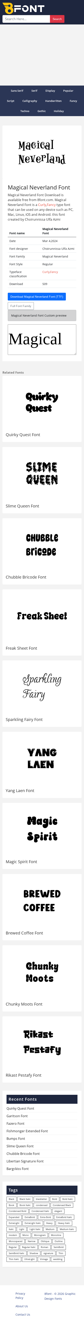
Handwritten (53, 101)
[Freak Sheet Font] (42, 616)
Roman (44, 1247)
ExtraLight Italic (33, 1223)
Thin (61, 1253)
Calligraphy (29, 101)
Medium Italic (67, 1229)
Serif (34, 90)
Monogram (40, 1235)
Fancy (73, 101)
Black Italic (25, 1199)
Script (10, 101)
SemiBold (59, 1247)
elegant (58, 1211)
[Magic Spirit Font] (42, 829)
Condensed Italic (40, 1211)
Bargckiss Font (18, 1168)
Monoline (56, 1235)
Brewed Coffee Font (24, 933)
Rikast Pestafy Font (23, 1075)
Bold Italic (67, 1199)
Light (21, 1229)
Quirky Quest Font (23, 434)
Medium (50, 1229)
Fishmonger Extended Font (27, 1131)
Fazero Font (15, 1123)
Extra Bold (45, 1217)
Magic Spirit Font (21, 861)
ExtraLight (14, 1223)
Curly (42, 204)
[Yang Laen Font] (42, 758)
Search (57, 19)
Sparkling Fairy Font (24, 719)
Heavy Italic (64, 1223)
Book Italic (25, 1205)
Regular (13, 1247)
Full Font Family (20, 306)
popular (68, 90)
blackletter (41, 1199)
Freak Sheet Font (21, 648)
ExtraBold (30, 1217)
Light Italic (35, 1229)
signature (48, 1253)
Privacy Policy (20, 1296)
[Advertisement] (42, 55)
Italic (11, 1229)
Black (11, 1199)
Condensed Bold (17, 1211)
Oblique (45, 1241)
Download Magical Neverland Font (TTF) (36, 296)
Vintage (44, 1259)
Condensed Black (62, 1205)
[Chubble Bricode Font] (42, 544)
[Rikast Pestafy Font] (42, 1043)
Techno (24, 111)
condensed (42, 1205)
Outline (59, 1241)
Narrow (31, 1241)
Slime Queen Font (22, 506)
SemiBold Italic (16, 1253)
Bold (54, 1199)
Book (11, 1205)
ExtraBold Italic (64, 1217)
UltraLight (29, 1259)
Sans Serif (17, 90)
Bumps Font (16, 1138)
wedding (57, 1259)
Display (50, 90)
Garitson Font (17, 1116)
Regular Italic (28, 1247)
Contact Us (22, 1314)
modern (13, 1235)
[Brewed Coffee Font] (42, 900)
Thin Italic (14, 1259)
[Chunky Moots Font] (42, 971)
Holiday (59, 111)
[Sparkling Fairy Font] (42, 687)
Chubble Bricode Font (26, 577)
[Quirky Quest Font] (42, 402)
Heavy (49, 1223)
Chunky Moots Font (24, 1004)
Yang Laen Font (20, 790)
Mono (25, 1235)
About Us (21, 1306)
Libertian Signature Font (25, 1161)
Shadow (34, 1253)
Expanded (14, 1217)
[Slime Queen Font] (42, 473)
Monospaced (15, 1241)
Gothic (42, 111)
